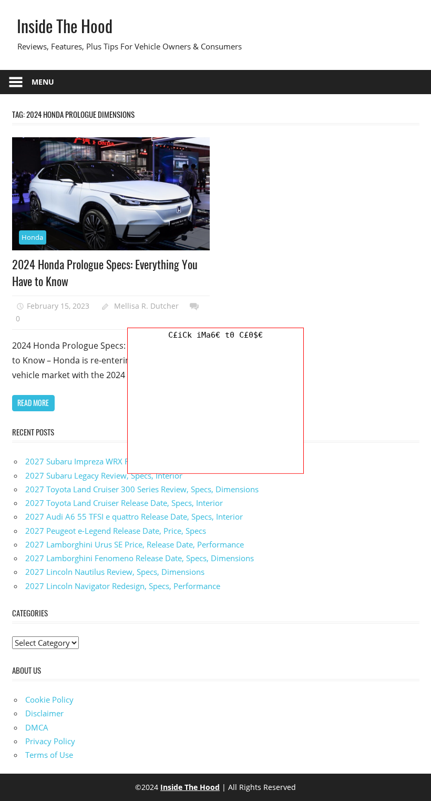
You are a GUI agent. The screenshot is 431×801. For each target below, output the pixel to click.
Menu (43, 82)
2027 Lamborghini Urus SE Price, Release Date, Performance (134, 544)
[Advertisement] (215, 407)
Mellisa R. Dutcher (146, 306)
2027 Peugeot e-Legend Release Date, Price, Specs (115, 530)
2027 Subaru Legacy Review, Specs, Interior (103, 475)
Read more (33, 402)
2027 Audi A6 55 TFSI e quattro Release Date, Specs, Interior (134, 516)
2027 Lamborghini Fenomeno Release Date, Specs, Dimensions (139, 558)
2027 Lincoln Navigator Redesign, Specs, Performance (122, 586)
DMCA (36, 727)
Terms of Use (49, 754)
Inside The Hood (64, 25)
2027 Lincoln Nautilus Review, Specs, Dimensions (114, 571)
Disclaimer (44, 713)
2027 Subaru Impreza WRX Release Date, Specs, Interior (126, 461)
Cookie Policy (49, 699)
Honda (32, 237)
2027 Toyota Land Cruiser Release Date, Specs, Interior (124, 503)
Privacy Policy (50, 741)
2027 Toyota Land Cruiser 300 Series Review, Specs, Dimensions (142, 489)
